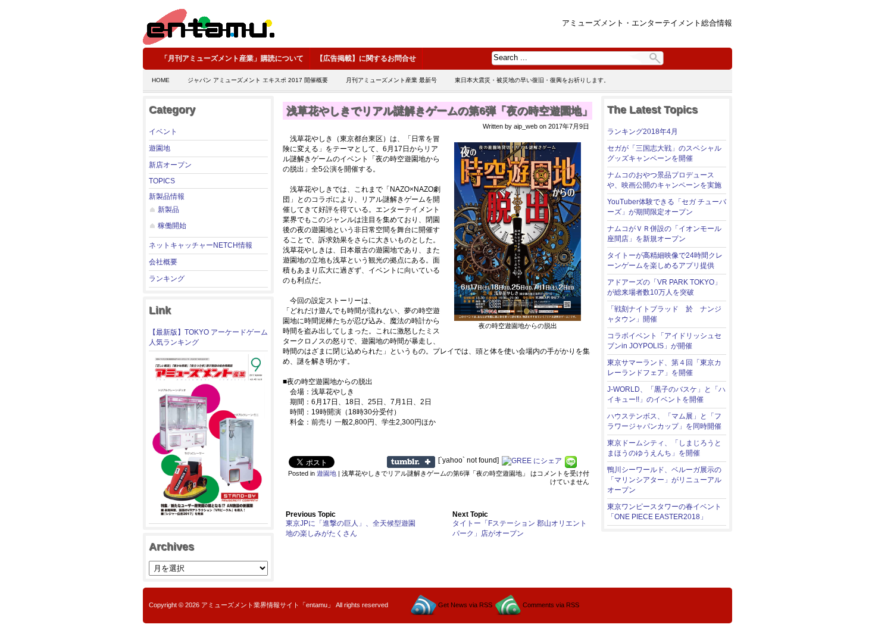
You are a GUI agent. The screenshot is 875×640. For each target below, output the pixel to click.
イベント (163, 131)
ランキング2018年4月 (642, 131)
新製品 (168, 209)
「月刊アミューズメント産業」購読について (232, 58)
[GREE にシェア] (532, 460)
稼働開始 (172, 225)
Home (161, 80)
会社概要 (163, 262)
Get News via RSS (465, 604)
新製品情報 (167, 196)
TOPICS (162, 181)
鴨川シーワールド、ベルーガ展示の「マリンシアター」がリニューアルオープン (664, 480)
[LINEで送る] (571, 460)
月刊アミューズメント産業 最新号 (391, 80)
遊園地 (159, 148)
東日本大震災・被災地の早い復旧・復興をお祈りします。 (532, 80)
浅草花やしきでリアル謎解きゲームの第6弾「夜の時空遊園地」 (439, 111)
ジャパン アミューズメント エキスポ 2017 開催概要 (258, 80)
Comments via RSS (551, 604)
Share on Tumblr (411, 462)
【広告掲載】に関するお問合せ (366, 58)
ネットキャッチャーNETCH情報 (200, 245)
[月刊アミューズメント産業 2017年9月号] (207, 516)
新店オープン (170, 165)
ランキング (167, 278)
